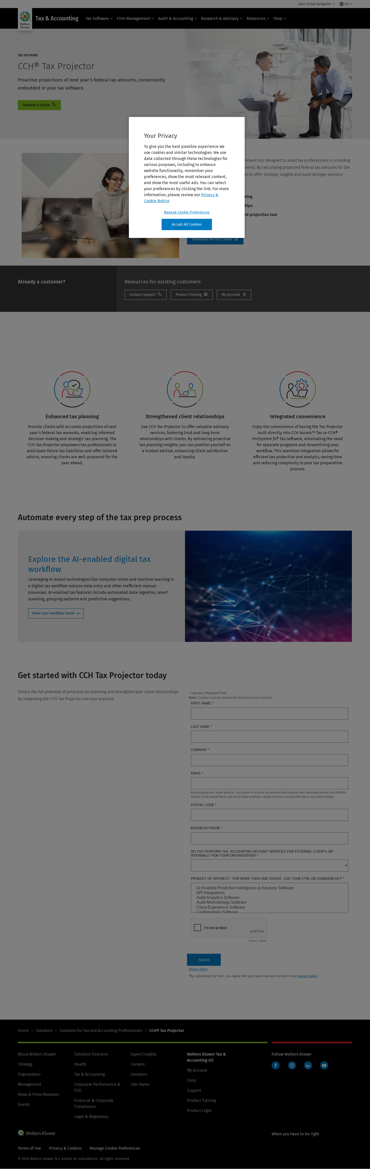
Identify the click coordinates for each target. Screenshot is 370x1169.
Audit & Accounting (175, 18)
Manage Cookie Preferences (187, 212)
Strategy (25, 1064)
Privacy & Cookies (65, 1148)
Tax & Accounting (89, 1074)
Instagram (292, 1065)
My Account (234, 295)
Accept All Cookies (187, 224)
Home (23, 1030)
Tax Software (97, 18)
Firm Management (133, 18)
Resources (256, 18)
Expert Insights (143, 1054)
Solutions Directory (91, 1054)
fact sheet (215, 239)
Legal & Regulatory (91, 1116)
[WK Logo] (37, 1133)
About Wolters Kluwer (37, 1054)
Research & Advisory (220, 18)
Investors (139, 1074)
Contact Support (145, 295)
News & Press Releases (38, 1094)
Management (29, 1084)
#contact (39, 105)
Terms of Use (29, 1148)
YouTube (324, 1065)
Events (23, 1104)
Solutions (44, 1030)
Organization (29, 1074)
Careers (137, 1064)
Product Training (201, 1100)
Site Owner (140, 1084)
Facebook (276, 1065)
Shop (278, 18)
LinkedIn (308, 1065)
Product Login (199, 1110)
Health (80, 1064)
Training (191, 295)
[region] (187, 177)
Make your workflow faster (53, 613)
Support (194, 1090)
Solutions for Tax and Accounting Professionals (100, 1030)
